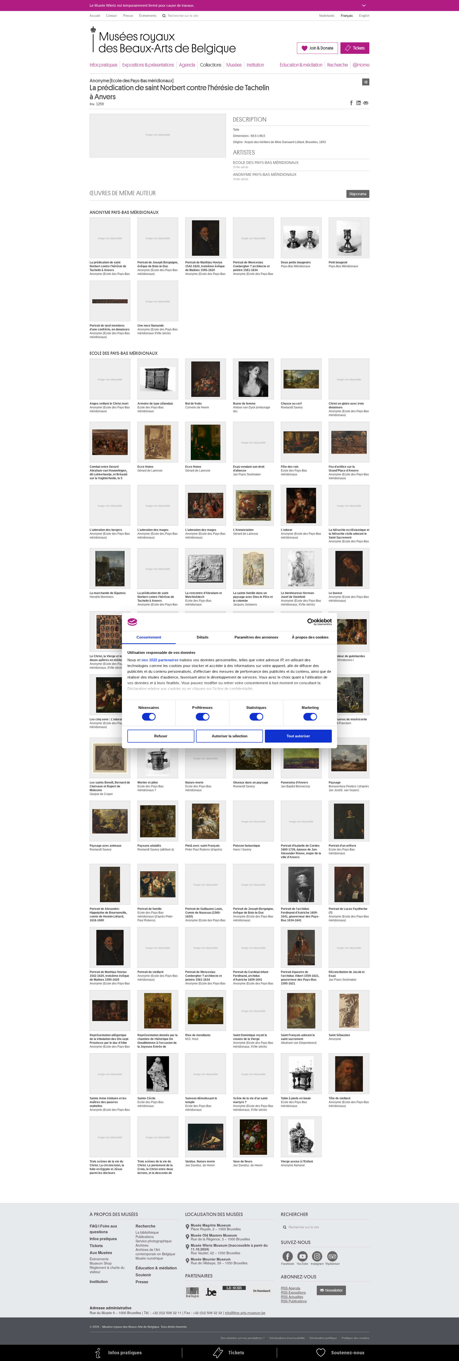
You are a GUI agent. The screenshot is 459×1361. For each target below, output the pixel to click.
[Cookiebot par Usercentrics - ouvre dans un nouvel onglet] (311, 622)
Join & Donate (321, 48)
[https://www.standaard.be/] (262, 1291)
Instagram (317, 1263)
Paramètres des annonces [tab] (256, 637)
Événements (148, 15)
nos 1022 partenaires (160, 660)
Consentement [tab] (149, 637)
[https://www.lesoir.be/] (234, 1287)
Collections (210, 64)
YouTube (302, 1263)
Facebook (287, 1263)
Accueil (95, 15)
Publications (145, 1236)
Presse (128, 15)
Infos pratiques (103, 64)
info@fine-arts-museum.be (245, 1312)
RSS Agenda (290, 1288)
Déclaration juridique (323, 1338)
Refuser (160, 736)
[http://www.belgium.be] (211, 1292)
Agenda (187, 64)
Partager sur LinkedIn (358, 102)
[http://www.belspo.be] (192, 1292)
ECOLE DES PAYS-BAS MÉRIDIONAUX (266, 165)
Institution (255, 64)
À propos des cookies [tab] (310, 637)
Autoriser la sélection (229, 736)
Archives (142, 1245)
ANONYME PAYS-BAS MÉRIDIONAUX (264, 176)
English (364, 15)
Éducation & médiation (301, 64)
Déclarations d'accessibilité (287, 1338)
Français (347, 15)
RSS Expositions (293, 1292)
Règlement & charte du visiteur (107, 1269)
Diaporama (358, 194)
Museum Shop (101, 1263)
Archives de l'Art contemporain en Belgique (155, 1251)
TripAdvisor (332, 1263)
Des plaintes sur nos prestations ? (243, 1338)
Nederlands (327, 15)
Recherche (337, 64)
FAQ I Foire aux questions (103, 1228)
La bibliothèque (147, 1232)
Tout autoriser (298, 736)
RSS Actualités (292, 1296)
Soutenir (143, 1275)
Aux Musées (101, 1252)
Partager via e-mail (365, 102)
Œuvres (365, 81)
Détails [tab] (202, 637)
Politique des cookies (355, 1338)
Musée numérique (149, 1258)
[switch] (202, 717)
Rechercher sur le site (164, 16)
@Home (361, 64)
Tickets (359, 48)
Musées (234, 64)
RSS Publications (294, 1301)
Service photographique (154, 1241)
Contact (111, 15)
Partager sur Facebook (351, 102)
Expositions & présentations (148, 64)
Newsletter (334, 1290)
